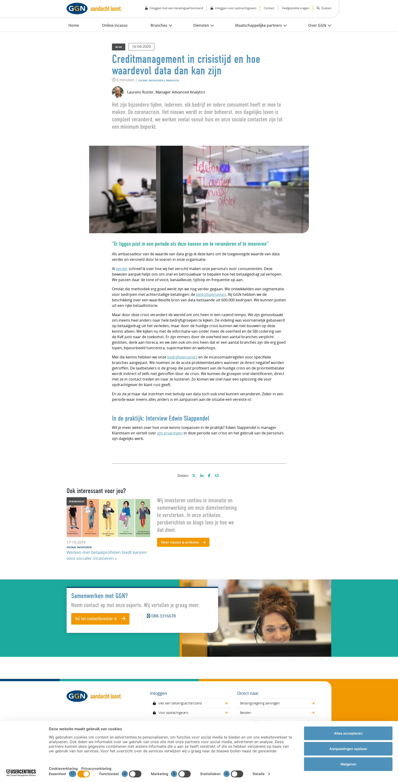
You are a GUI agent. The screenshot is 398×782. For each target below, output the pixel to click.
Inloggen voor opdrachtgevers (235, 8)
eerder (122, 268)
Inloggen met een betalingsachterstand (176, 8)
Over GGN (317, 25)
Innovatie (172, 80)
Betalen (245, 712)
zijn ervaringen (170, 433)
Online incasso (115, 25)
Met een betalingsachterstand (180, 703)
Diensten (201, 25)
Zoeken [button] (326, 8)
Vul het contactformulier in (96, 619)
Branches (159, 25)
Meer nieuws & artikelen (180, 542)
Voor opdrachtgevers (173, 712)
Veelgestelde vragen (295, 8)
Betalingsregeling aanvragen (260, 703)
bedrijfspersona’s (211, 294)
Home (73, 25)
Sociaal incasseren (150, 80)
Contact (269, 8)
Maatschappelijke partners (258, 25)
